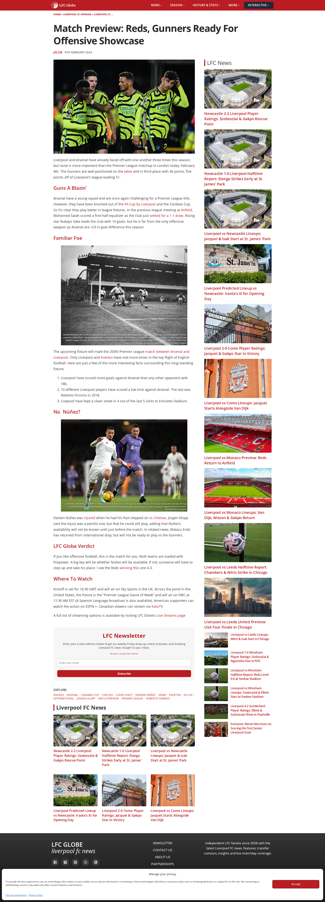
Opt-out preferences (16, 895)
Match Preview (108, 698)
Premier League (132, 698)
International (63, 698)
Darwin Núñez (145, 695)
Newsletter (162, 843)
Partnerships (162, 864)
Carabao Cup (90, 695)
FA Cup (188, 695)
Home (57, 14)
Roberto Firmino (158, 698)
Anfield (186, 210)
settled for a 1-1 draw (166, 215)
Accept (296, 884)
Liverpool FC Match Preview (112, 14)
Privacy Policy (36, 895)
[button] (157, 5)
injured (89, 518)
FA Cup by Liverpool (140, 204)
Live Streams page (171, 615)
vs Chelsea (157, 518)
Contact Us (162, 850)
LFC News (219, 62)
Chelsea (107, 695)
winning (126, 568)
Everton (107, 357)
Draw (162, 695)
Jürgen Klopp (86, 698)
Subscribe (124, 673)
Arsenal (72, 695)
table (128, 171)
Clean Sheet (124, 695)
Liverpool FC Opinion (77, 14)
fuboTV (157, 606)
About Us (162, 857)
